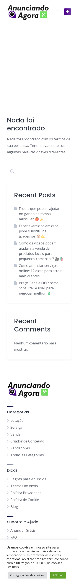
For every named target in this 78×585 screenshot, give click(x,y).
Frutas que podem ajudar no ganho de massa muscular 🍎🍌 (39, 213)
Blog (14, 506)
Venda (15, 434)
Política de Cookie (24, 499)
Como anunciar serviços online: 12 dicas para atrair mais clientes (40, 270)
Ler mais (12, 567)
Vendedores (20, 448)
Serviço (16, 427)
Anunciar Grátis (23, 530)
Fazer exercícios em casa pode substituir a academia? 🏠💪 (38, 231)
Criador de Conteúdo (27, 441)
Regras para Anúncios (28, 479)
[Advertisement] (39, 65)
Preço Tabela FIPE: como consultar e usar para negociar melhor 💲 (38, 288)
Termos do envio (24, 486)
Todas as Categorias (27, 455)
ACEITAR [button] (58, 575)
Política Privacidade (25, 492)
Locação (17, 420)
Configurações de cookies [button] (27, 575)
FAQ (13, 537)
